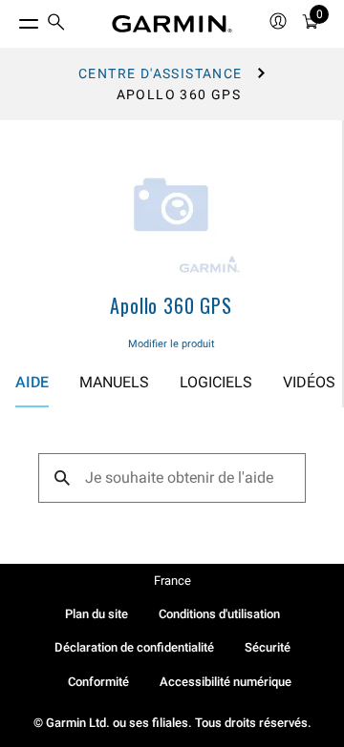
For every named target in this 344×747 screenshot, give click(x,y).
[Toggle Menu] (11, 19)
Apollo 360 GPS (170, 305)
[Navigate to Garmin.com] (172, 24)
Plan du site (96, 614)
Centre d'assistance (160, 73)
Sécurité (267, 647)
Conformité (98, 681)
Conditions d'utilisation (219, 614)
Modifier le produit (171, 344)
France (172, 580)
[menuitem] (56, 24)
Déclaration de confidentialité (134, 647)
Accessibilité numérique (225, 681)
